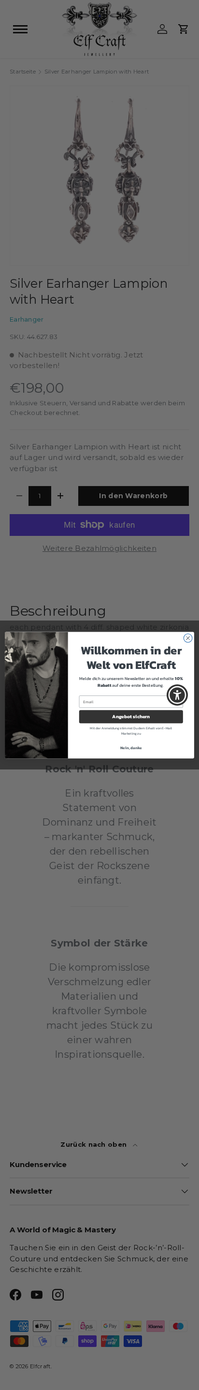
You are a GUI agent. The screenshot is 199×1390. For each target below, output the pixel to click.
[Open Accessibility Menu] (177, 695)
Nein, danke (131, 748)
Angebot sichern (131, 716)
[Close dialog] (188, 638)
